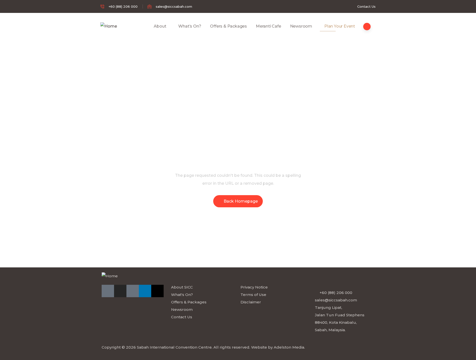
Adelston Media (289, 347)
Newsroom (301, 26)
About (160, 26)
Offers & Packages (228, 26)
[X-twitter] (157, 291)
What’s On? (189, 26)
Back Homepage (241, 201)
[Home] (108, 26)
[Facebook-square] (108, 291)
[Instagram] (120, 291)
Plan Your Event (339, 26)
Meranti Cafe (268, 26)
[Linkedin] (145, 291)
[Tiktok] (132, 291)
